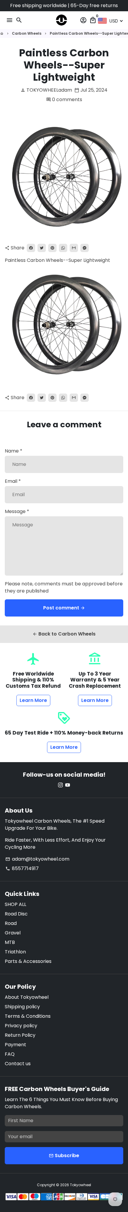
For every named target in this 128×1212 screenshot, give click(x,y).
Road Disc (16, 913)
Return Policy (20, 1035)
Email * (13, 481)
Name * (13, 450)
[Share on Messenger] (84, 248)
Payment (15, 1044)
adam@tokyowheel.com (37, 859)
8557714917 (22, 868)
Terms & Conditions (28, 1016)
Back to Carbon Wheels (64, 633)
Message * (17, 511)
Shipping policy (22, 1006)
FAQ (10, 1054)
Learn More (33, 700)
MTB (10, 942)
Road (11, 923)
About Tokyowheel (27, 997)
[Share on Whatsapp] (63, 248)
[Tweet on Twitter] (42, 248)
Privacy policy (21, 1025)
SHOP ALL (15, 904)
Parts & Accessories (28, 961)
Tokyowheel (80, 1184)
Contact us (18, 1063)
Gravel (13, 932)
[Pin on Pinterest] (52, 248)
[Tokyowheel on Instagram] (60, 785)
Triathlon (15, 951)
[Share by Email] (74, 248)
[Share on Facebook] (31, 248)
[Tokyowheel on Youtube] (67, 785)
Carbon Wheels (26, 33)
